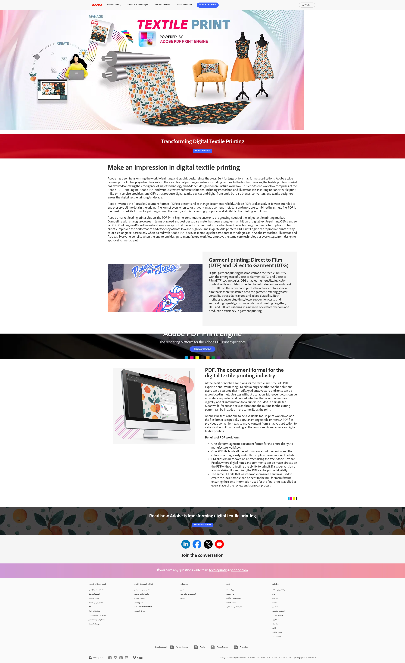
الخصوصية (251, 657)
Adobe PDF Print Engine (137, 4)
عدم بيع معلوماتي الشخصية (296, 657)
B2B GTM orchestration (143, 607)
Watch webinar (202, 151)
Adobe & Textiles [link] (162, 4)
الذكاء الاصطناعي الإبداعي (96, 590)
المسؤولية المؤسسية (278, 611)
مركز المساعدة (230, 590)
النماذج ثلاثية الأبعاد (94, 611)
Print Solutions (113, 4)
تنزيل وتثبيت (230, 594)
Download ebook (207, 5)
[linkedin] (126, 657)
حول (273, 594)
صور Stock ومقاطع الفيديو (97, 619)
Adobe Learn (231, 602)
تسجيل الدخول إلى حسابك (280, 590)
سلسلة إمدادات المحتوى (141, 594)
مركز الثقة (275, 624)
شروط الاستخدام (261, 657)
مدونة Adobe (276, 637)
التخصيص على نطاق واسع (142, 590)
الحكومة (183, 598)
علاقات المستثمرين (278, 615)
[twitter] (121, 657)
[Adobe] (96, 5)
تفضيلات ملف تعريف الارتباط (277, 657)
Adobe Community (233, 598)
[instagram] (115, 657)
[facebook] (110, 657)
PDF (90, 607)
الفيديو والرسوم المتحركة (96, 602)
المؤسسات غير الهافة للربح (188, 594)
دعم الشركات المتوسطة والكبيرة (235, 607)
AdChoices (312, 657)
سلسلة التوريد (276, 619)
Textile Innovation (184, 4)
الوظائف (274, 598)
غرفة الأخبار (275, 607)
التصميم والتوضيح (94, 598)
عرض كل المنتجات (94, 624)
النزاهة (274, 628)
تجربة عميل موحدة (140, 598)
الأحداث (274, 602)
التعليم (182, 590)
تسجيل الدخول (307, 4)
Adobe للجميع (277, 632)
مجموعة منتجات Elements (97, 615)
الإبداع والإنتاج (138, 602)
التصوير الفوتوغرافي (94, 594)
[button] (295, 5)
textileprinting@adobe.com (228, 570)
